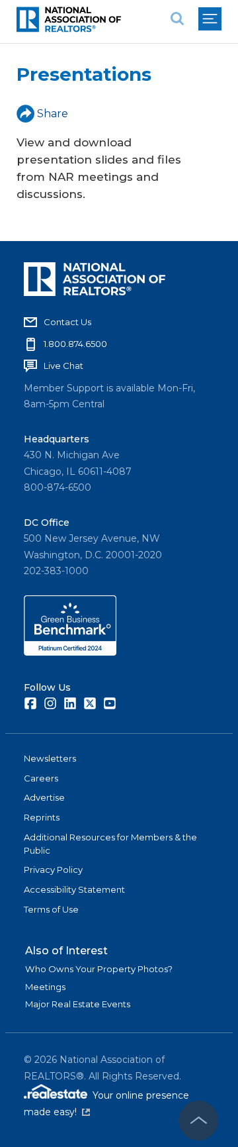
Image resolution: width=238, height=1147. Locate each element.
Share (52, 113)
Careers (41, 778)
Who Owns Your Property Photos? (99, 969)
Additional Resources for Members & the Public (110, 844)
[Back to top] (198, 1120)
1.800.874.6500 (75, 343)
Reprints (42, 817)
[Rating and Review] (70, 652)
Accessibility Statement (74, 889)
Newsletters (50, 758)
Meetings (45, 986)
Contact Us (67, 322)
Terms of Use (51, 909)
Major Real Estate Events (77, 1004)
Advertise (44, 797)
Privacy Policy (53, 869)
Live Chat (63, 365)
